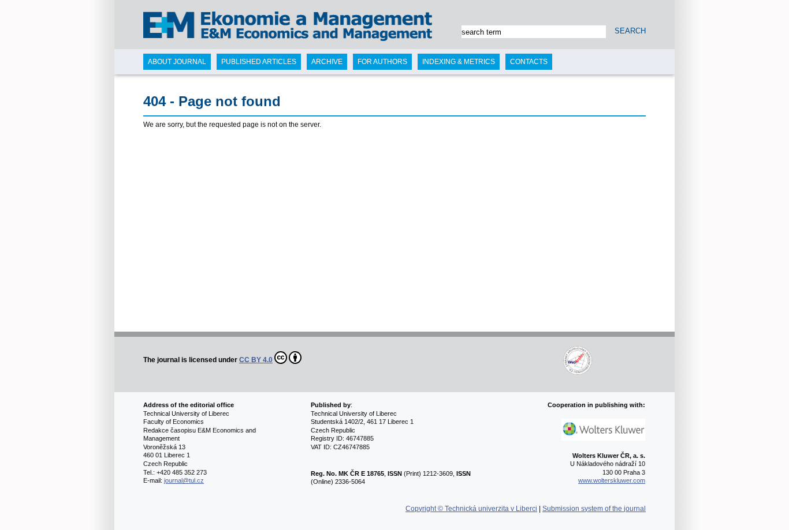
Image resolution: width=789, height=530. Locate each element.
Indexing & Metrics (458, 62)
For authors (382, 62)
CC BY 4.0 (256, 360)
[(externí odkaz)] (447, 360)
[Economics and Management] (190, 27)
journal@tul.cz (184, 480)
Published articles (258, 62)
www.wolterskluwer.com (611, 480)
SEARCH (630, 31)
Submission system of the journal (594, 509)
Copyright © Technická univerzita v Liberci (471, 509)
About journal (177, 62)
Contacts (529, 62)
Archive (327, 62)
